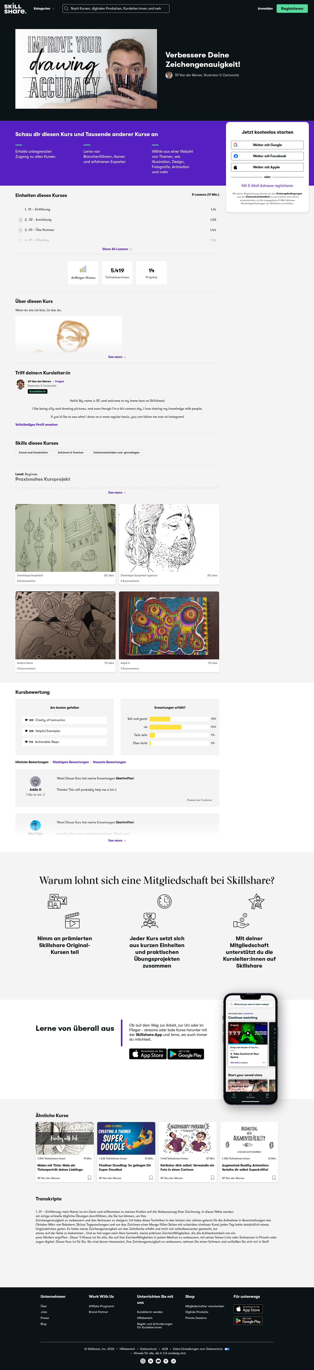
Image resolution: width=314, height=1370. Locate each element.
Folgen (59, 381)
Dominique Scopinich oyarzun (139, 575)
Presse (45, 1318)
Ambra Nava (25, 662)
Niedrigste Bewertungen (70, 762)
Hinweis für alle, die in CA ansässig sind (160, 1353)
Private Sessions (196, 1318)
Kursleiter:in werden (150, 1312)
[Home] (15, 9)
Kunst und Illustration (33, 452)
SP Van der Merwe (46, 381)
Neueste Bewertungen (109, 762)
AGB (165, 1349)
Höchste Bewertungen (31, 762)
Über (44, 1306)
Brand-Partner (98, 1312)
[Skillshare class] (65, 1138)
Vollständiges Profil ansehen (36, 425)
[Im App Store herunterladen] (146, 1054)
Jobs (44, 1312)
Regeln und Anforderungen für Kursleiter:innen (155, 1325)
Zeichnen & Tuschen (71, 452)
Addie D (35, 790)
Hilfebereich (145, 1318)
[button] (53, 8)
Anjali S (125, 662)
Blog (43, 1324)
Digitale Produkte (196, 1312)
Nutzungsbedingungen (289, 193)
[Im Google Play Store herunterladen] (186, 1054)
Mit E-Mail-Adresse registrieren (267, 185)
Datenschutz (148, 1349)
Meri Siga (35, 834)
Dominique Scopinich (30, 575)
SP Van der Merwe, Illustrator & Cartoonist (207, 75)
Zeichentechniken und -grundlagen (116, 452)
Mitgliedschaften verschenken (204, 1306)
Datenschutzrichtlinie (258, 196)
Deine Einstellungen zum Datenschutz (198, 1349)
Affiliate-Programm (101, 1306)
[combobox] (116, 8)
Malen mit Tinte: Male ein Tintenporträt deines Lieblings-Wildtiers (60, 1169)
